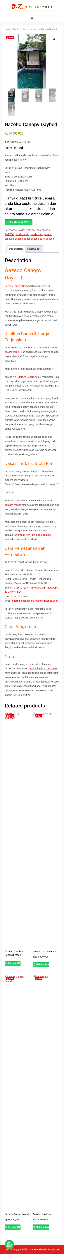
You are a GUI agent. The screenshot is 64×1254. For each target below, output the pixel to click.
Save (11, 37)
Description (16, 248)
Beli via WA (20, 221)
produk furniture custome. (43, 668)
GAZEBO (9, 234)
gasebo (46, 230)
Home (8, 29)
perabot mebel (13, 504)
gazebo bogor (22, 238)
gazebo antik (22, 234)
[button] (54, 39)
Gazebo (26, 29)
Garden (16, 29)
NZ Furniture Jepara (23, 376)
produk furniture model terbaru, (34, 534)
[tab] (15, 249)
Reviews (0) (33, 248)
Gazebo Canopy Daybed (18, 286)
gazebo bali (36, 234)
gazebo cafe (38, 238)
